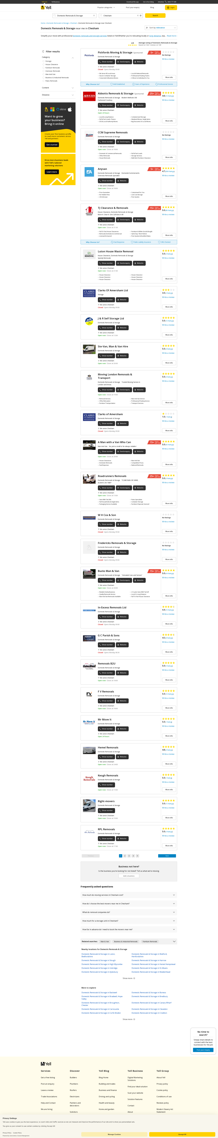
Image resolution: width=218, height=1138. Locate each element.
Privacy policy (162, 1084)
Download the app (133, 2)
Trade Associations (49, 1096)
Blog (152, 7)
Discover (75, 1070)
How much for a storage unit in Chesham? (100, 921)
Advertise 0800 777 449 (167, 2)
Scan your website (135, 1093)
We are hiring (46, 1109)
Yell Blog (104, 1070)
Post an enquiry (47, 1084)
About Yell (161, 1077)
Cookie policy (162, 1090)
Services (45, 1070)
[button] (94, 15)
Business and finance (108, 1090)
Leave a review (47, 1090)
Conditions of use (164, 1096)
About (130, 1112)
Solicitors (74, 1112)
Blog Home (103, 1077)
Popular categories (104, 7)
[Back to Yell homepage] (46, 7)
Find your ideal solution (137, 1086)
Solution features (135, 1099)
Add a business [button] (129, 876)
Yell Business (56, 2)
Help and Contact (48, 1103)
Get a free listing (148, 2)
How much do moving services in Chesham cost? (102, 895)
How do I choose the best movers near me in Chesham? (106, 903)
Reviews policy (163, 1103)
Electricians (74, 1096)
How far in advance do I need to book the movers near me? (107, 929)
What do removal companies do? (96, 912)
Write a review (168, 59)
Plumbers (74, 1084)
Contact (131, 1105)
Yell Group (163, 1070)
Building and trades (107, 1084)
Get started (51, 144)
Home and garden (106, 1109)
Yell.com (44, 2)
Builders (73, 1077)
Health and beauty (106, 1103)
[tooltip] (141, 16)
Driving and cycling (107, 1096)
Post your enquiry (132, 7)
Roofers (73, 1090)
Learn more (52, 172)
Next (167, 856)
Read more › (172, 36)
